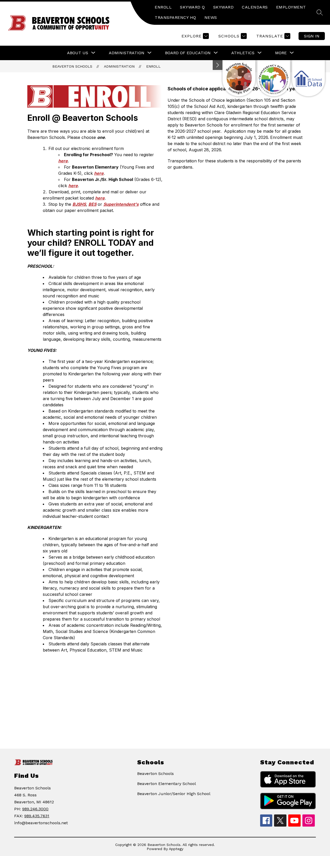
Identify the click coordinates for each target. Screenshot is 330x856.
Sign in (311, 36)
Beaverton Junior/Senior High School (173, 793)
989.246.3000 (35, 808)
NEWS (210, 17)
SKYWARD (223, 7)
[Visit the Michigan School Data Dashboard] (308, 78)
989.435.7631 (36, 815)
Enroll (153, 66)
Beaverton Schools (72, 66)
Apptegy (176, 849)
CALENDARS (255, 7)
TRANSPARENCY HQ (175, 17)
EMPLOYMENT (291, 7)
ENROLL (163, 7)
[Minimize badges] (217, 65)
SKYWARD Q (192, 7)
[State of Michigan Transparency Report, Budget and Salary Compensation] (273, 78)
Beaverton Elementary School (166, 783)
